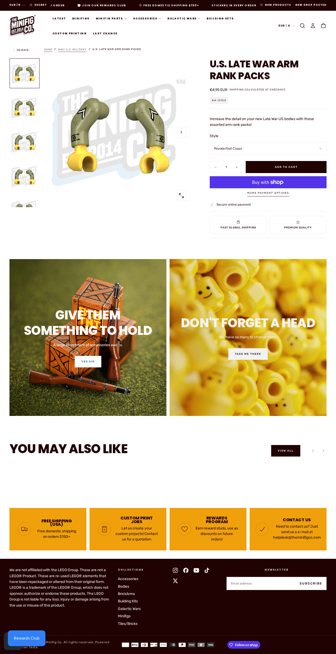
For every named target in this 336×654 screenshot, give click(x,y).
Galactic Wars (182, 18)
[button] (302, 26)
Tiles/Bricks (128, 623)
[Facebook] (186, 570)
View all (286, 450)
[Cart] (323, 26)
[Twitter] (175, 581)
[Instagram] (175, 570)
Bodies (123, 586)
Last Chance (105, 33)
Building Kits (128, 601)
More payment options (268, 193)
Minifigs (80, 18)
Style (214, 136)
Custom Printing (69, 33)
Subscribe (311, 583)
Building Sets (220, 18)
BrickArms (126, 594)
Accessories (145, 18)
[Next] (323, 451)
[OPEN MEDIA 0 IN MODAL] (181, 195)
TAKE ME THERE (248, 354)
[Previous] (313, 451)
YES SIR (88, 361)
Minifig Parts (109, 18)
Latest (59, 18)
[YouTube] (196, 570)
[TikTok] (207, 570)
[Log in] (313, 26)
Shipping (236, 89)
